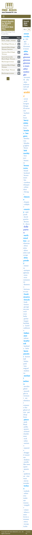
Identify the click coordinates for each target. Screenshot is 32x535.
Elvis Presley (26, 260)
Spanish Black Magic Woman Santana (8, 48)
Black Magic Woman (8, 70)
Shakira (26, 459)
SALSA (26, 441)
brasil (26, 170)
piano (26, 419)
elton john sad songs (26, 252)
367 (25, 42)
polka (26, 427)
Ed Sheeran (26, 242)
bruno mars (25, 176)
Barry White (25, 121)
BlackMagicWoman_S (9, 44)
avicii (26, 99)
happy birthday (26, 323)
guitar (26, 318)
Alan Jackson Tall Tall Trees (26, 85)
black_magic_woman (9, 40)
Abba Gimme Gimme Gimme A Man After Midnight (26, 64)
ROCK (25, 438)
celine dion (25, 188)
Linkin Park (25, 362)
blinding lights (26, 144)
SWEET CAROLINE (26, 36)
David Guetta (25, 218)
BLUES (26, 148)
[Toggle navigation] (3, 16)
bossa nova (26, 166)
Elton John (25, 246)
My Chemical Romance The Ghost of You (26, 405)
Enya (25, 275)
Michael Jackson (26, 379)
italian (26, 333)
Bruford (27, 173)
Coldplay (26, 205)
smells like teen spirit (26, 464)
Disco (28, 224)
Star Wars (26, 477)
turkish (26, 491)
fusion (26, 304)
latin (27, 348)
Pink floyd (25, 423)
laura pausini (26, 353)
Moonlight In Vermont (26, 394)
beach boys (25, 126)
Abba (26, 51)
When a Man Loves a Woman (26, 515)
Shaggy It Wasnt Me (26, 454)
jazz (25, 335)
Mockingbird (26, 387)
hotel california (26, 327)
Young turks (26, 525)
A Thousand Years (26, 46)
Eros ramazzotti (26, 279)
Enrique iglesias (26, 271)
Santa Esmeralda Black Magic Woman (8, 58)
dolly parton (25, 229)
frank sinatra (26, 295)
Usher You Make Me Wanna (25, 498)
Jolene (26, 338)
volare (26, 510)
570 (25, 44)
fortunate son (26, 290)
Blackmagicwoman (8, 62)
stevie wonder (26, 482)
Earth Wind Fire (25, 238)
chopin (26, 202)
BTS (25, 180)
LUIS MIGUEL (26, 367)
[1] (29, 29)
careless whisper (26, 183)
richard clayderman (26, 433)
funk (25, 302)
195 (26, 39)
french (27, 299)
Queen (26, 429)
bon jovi (25, 156)
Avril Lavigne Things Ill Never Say (26, 106)
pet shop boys (26, 414)
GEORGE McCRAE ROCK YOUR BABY (26, 311)
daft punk (26, 213)
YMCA (26, 521)
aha (27, 79)
